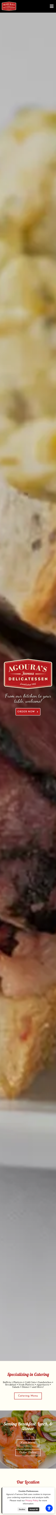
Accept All (34, 1509)
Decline (22, 1509)
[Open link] (52, 6)
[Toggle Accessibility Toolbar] (49, 1508)
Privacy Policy (31, 1500)
